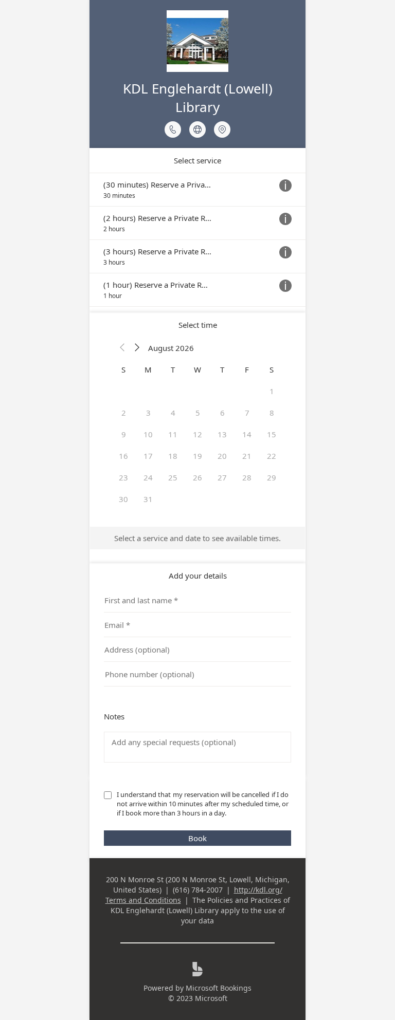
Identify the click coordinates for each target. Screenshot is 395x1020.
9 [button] (123, 434)
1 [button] (272, 391)
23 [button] (123, 477)
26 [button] (197, 477)
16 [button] (123, 456)
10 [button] (148, 434)
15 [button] (271, 434)
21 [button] (247, 456)
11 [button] (172, 434)
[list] (197, 240)
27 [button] (222, 477)
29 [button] (271, 477)
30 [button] (123, 499)
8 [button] (272, 412)
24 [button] (148, 477)
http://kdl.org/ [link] (258, 890)
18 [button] (172, 456)
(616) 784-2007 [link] (198, 890)
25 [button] (172, 477)
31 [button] (148, 499)
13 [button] (222, 434)
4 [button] (173, 412)
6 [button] (222, 412)
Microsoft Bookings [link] (219, 988)
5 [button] (197, 412)
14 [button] (247, 434)
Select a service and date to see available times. (197, 538)
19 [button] (197, 456)
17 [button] (148, 456)
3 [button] (148, 412)
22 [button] (271, 456)
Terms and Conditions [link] (143, 900)
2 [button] (123, 412)
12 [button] (197, 434)
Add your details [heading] (198, 575)
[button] (122, 348)
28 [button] (247, 477)
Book (197, 838)
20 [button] (222, 456)
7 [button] (247, 412)
